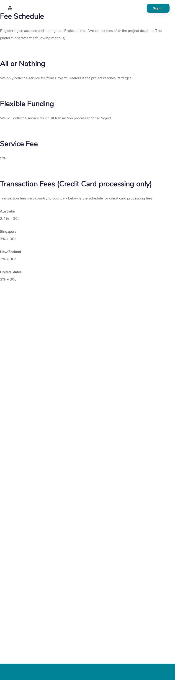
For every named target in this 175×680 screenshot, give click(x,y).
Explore (30, 8)
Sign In (158, 8)
